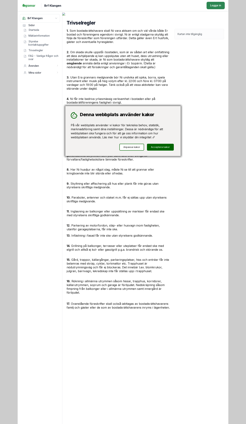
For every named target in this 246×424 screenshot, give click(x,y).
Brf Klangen (52, 5)
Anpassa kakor (131, 147)
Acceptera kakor (160, 147)
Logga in (215, 5)
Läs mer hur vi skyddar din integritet (127, 137)
